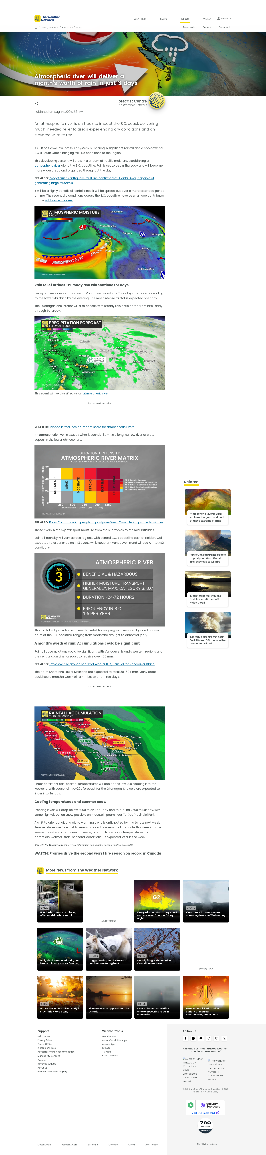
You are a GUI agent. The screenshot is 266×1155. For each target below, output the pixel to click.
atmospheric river (47, 165)
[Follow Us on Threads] (216, 1039)
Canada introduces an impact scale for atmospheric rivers (91, 427)
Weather (54, 27)
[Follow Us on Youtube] (201, 1039)
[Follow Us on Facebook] (185, 1039)
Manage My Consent (49, 1056)
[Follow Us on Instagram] (193, 1039)
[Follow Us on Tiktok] (209, 1039)
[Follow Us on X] (224, 1039)
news (43, 27)
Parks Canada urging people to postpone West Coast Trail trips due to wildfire (106, 522)
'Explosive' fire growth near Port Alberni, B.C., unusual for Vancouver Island (102, 664)
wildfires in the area (59, 200)
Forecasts (67, 27)
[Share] (36, 103)
